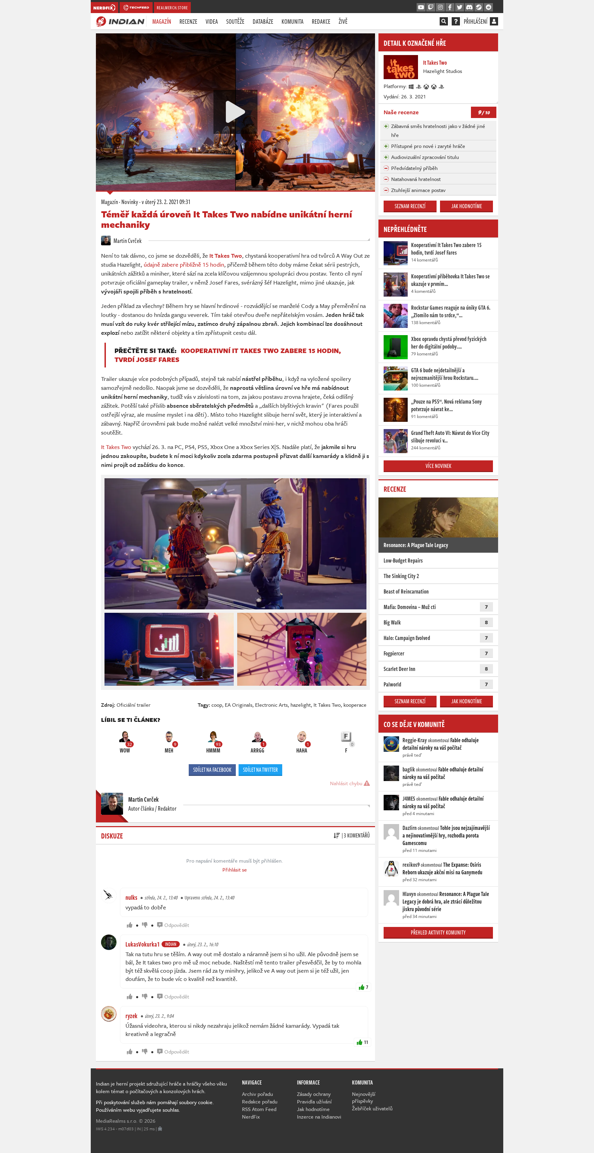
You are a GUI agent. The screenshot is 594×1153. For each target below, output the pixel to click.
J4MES (409, 798)
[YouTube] (421, 7)
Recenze (188, 21)
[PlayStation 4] (419, 86)
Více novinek (438, 466)
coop (216, 704)
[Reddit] (488, 7)
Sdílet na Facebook (212, 770)
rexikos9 (411, 865)
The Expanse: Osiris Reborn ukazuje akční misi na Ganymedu (442, 868)
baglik (409, 769)
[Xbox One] (427, 86)
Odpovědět (176, 925)
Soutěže (235, 21)
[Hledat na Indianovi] (444, 21)
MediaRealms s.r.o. (117, 1120)
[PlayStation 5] (442, 86)
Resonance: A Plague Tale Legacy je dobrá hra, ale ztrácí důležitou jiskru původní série (446, 901)
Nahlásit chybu (347, 783)
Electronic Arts (271, 704)
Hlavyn (409, 894)
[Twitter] (459, 7)
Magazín (161, 21)
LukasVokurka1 (142, 944)
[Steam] (478, 7)
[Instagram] (440, 7)
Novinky (129, 201)
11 (366, 1042)
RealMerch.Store (172, 7)
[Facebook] (450, 7)
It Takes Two (116, 446)
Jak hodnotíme (466, 206)
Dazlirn (410, 828)
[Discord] (469, 7)
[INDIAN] (120, 21)
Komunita (293, 21)
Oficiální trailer (134, 704)
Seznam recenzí (410, 206)
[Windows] (411, 86)
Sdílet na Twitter (260, 770)
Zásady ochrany (314, 1093)
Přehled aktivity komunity (438, 932)
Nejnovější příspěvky (363, 1097)
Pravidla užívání (314, 1101)
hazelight (300, 704)
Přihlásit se (234, 869)
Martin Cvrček (127, 240)
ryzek (131, 1016)
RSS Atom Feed (259, 1109)
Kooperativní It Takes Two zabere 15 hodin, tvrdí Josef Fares (227, 355)
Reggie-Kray (415, 740)
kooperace (354, 704)
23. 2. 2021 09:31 (166, 201)
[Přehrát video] (235, 112)
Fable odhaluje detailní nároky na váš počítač (441, 744)
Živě (343, 21)
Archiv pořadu (257, 1093)
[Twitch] (430, 7)
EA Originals (238, 704)
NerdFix (251, 1116)
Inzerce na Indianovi (319, 1116)
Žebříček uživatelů (372, 1108)
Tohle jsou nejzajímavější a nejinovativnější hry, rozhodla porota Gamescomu (446, 835)
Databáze (263, 21)
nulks (131, 897)
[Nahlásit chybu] (160, 1128)
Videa (212, 21)
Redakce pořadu (259, 1101)
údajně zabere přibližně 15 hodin (184, 264)
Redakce (321, 21)
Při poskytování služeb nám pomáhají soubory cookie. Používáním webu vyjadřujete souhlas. (155, 1105)
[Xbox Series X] (434, 86)
